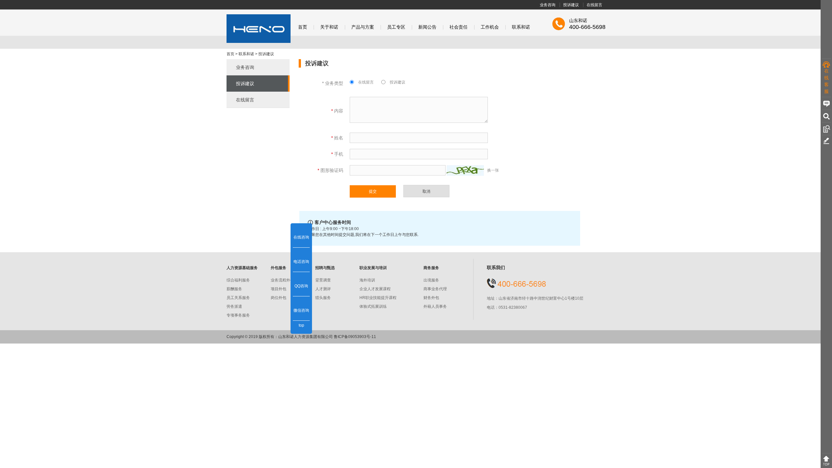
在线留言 (594, 5)
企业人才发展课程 (375, 289)
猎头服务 (323, 297)
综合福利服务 (238, 280)
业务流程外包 (282, 280)
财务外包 (431, 297)
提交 (373, 191)
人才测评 (323, 289)
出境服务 (431, 280)
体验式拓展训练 (373, 306)
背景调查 (323, 280)
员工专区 (396, 27)
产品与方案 (362, 27)
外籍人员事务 (435, 306)
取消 (426, 191)
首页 (302, 27)
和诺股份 (259, 28)
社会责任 (458, 27)
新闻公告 (427, 27)
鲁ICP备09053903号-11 (355, 336)
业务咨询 (547, 5)
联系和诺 (521, 27)
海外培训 (367, 280)
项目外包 (278, 289)
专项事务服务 (238, 315)
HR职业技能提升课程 (377, 297)
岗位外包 (278, 297)
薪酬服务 (234, 289)
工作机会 (490, 27)
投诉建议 (571, 5)
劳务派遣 (234, 306)
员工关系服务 (238, 297)
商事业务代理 (435, 289)
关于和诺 (329, 27)
